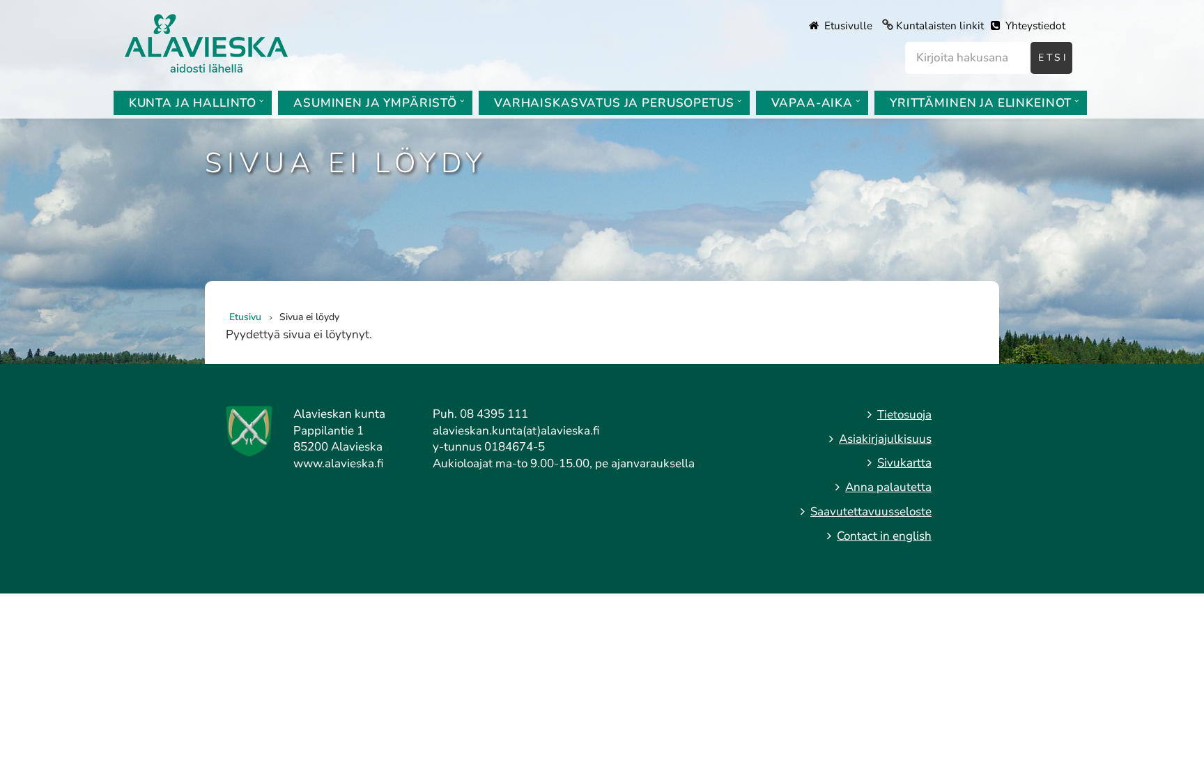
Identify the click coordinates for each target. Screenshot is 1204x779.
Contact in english (884, 536)
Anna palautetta (888, 487)
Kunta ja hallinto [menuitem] (192, 103)
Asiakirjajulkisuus (885, 439)
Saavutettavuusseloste (871, 512)
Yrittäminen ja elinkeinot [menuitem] (981, 103)
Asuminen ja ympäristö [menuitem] (375, 103)
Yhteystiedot (1034, 26)
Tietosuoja (904, 415)
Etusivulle (846, 26)
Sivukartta (904, 463)
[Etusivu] (206, 42)
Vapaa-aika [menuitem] (812, 103)
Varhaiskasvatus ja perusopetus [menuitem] (614, 103)
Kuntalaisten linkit (940, 26)
